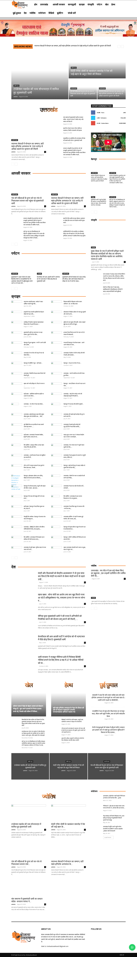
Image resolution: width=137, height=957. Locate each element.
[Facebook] (98, 936)
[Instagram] (109, 936)
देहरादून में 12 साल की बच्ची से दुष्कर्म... (74, 404)
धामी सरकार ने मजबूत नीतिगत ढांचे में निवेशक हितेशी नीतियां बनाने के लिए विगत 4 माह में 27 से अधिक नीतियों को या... (60, 660)
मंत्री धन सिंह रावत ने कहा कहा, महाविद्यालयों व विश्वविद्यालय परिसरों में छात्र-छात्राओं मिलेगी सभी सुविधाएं (112, 289)
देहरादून (93, 197)
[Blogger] (93, 936)
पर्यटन (99, 4)
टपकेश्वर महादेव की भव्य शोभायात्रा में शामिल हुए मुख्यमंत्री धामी (26, 825)
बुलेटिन (60, 13)
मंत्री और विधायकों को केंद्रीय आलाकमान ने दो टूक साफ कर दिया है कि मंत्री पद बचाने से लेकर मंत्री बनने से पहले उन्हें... (61, 576)
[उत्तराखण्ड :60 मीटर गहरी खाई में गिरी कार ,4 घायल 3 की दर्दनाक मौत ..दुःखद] (96, 798)
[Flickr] (103, 936)
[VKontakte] (114, 936)
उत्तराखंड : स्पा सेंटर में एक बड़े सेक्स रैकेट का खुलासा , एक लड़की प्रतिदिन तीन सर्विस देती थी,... (108, 573)
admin (13, 152)
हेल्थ (113, 4)
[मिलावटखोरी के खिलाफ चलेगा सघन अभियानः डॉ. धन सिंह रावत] (56, 304)
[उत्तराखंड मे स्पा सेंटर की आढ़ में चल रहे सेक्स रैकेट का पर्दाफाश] (16, 355)
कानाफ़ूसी (72, 4)
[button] (123, 5)
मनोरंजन (42, 13)
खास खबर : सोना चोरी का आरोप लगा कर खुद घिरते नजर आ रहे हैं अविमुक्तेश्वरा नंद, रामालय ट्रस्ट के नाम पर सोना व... (61, 597)
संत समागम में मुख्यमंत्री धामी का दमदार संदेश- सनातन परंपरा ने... (26, 900)
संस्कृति (91, 4)
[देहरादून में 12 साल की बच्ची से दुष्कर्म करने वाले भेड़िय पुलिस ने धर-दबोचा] (55, 406)
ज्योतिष (32, 13)
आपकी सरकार (59, 4)
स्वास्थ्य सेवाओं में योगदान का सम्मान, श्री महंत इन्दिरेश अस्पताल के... (67, 862)
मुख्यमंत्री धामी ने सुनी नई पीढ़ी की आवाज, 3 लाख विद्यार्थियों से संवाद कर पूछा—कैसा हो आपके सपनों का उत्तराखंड (98, 202)
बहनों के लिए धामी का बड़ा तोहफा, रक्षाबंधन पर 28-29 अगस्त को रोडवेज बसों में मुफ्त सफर (74, 220)
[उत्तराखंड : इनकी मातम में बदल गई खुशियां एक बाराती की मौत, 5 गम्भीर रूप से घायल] (16, 456)
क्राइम (82, 4)
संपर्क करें (72, 13)
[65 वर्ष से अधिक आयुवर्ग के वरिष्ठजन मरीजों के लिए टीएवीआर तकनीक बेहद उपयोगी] (55, 740)
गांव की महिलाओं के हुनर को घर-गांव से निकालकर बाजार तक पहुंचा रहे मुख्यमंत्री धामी (27, 201)
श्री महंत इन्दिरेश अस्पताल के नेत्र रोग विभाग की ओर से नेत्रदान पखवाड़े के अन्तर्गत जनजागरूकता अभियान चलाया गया (68, 710)
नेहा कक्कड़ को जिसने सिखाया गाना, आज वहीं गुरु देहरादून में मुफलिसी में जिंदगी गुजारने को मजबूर (113, 818)
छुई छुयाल (17, 13)
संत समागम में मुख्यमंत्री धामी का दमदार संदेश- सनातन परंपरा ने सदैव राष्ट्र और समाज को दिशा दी (66, 46)
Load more (107, 837)
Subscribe (122, 123)
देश (25, 13)
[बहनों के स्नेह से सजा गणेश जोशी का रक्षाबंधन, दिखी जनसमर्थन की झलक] (56, 130)
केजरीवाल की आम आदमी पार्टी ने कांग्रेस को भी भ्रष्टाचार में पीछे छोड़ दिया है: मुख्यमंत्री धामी (48, 279)
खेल (106, 4)
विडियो (51, 13)
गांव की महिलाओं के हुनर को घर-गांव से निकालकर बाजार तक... (26, 862)
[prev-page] (12, 164)
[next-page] (16, 164)
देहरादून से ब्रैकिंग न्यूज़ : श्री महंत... (33, 363)
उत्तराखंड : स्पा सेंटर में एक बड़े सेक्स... (34, 404)
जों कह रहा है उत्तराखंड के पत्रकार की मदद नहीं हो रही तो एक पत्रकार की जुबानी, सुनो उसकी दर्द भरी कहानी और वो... (73, 730)
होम (35, 4)
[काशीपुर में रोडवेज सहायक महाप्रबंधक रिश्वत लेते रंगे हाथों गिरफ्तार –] (16, 324)
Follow (123, 118)
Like (124, 112)
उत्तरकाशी (39, 273)
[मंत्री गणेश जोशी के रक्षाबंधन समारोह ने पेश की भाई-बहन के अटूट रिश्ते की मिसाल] (97, 64)
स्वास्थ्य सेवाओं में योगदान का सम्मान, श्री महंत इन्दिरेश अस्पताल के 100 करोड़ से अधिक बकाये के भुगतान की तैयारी (27, 146)
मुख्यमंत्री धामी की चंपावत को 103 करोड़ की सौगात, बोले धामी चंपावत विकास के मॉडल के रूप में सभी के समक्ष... (74, 279)
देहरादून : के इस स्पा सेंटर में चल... (72, 363)
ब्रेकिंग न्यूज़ (16, 85)
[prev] (119, 46)
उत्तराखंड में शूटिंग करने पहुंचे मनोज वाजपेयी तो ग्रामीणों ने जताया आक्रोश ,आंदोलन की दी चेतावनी (113, 829)
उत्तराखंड (44, 4)
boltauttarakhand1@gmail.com (57, 946)
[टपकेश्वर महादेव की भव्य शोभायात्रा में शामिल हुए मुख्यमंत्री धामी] (39, 75)
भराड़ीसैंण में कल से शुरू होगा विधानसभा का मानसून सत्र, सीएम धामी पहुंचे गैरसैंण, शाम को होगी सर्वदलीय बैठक (108, 713)
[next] (122, 46)
